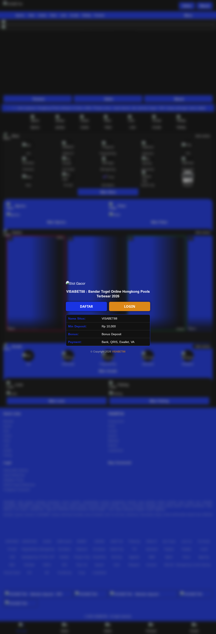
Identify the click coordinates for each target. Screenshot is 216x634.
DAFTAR (86, 306)
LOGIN (129, 306)
